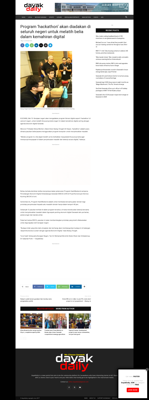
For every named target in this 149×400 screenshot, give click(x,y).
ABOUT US (92, 398)
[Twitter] (27, 45)
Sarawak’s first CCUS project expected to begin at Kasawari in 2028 (112, 96)
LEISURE (59, 17)
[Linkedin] (36, 45)
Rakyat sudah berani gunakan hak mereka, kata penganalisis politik (36, 300)
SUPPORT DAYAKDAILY (103, 398)
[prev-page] (21, 338)
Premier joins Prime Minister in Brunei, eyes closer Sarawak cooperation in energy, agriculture (55, 332)
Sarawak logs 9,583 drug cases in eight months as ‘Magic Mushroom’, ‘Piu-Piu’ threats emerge (112, 83)
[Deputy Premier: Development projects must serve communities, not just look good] (80, 321)
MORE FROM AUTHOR (65, 309)
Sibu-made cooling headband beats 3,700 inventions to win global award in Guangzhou (110, 37)
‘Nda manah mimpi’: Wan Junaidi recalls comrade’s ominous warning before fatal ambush (112, 58)
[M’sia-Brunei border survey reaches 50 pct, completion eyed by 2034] (31, 321)
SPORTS (51, 17)
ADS (102, 17)
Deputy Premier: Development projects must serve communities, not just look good (79, 332)
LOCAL (30, 17)
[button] (126, 17)
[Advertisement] (56, 260)
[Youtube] (80, 387)
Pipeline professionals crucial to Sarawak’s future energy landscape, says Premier (112, 71)
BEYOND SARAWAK (40, 17)
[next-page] (25, 338)
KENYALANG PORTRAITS (72, 17)
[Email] (41, 45)
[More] (84, 287)
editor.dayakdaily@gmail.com (78, 382)
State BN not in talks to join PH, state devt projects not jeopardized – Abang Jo (76, 300)
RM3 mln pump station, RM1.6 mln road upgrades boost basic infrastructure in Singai (112, 64)
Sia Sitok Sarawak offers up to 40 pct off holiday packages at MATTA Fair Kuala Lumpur (111, 89)
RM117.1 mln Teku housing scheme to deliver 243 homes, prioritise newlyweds (112, 52)
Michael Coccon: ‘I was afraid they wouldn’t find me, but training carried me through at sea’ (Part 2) (111, 45)
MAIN (23, 17)
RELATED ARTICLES (45, 309)
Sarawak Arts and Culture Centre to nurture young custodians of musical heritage (112, 77)
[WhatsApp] (32, 45)
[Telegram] (50, 45)
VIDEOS (96, 17)
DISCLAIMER (115, 398)
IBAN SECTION (86, 17)
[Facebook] (22, 45)
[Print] (46, 45)
